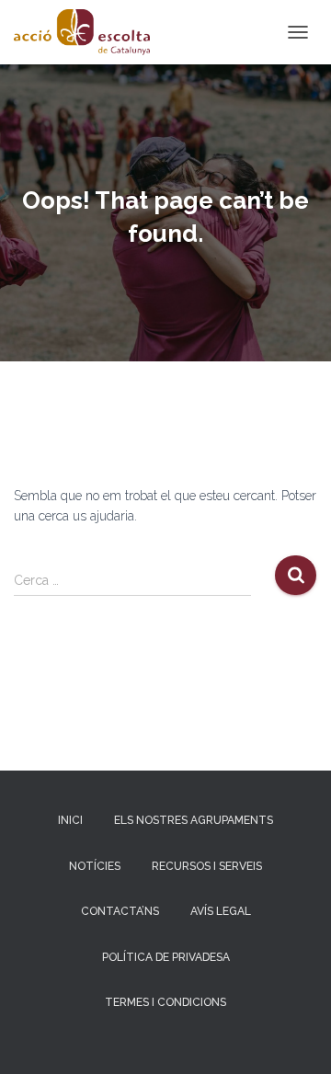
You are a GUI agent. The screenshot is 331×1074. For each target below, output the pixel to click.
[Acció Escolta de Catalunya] (89, 32)
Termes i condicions (165, 1002)
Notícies (94, 866)
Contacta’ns (120, 911)
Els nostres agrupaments (193, 820)
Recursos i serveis (207, 866)
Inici (70, 820)
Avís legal (220, 911)
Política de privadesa (166, 957)
